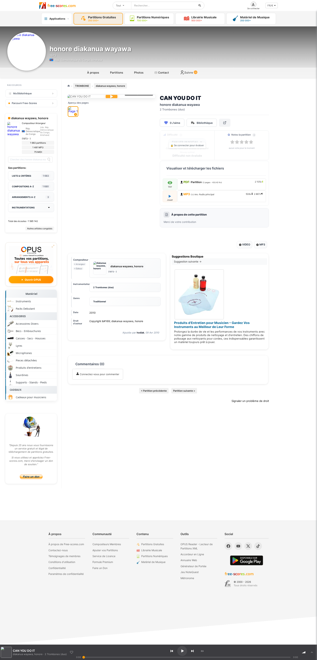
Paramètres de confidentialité (66, 573)
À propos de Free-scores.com (66, 544)
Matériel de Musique (153, 562)
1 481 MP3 (37, 147)
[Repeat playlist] (202, 651)
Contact (163, 72)
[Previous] (171, 651)
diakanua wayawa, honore (110, 85)
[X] (248, 546)
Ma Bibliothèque (22, 93)
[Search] (49, 159)
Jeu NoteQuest (190, 572)
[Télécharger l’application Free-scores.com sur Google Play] (246, 560)
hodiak (140, 332)
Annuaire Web (189, 560)
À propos (93, 72)
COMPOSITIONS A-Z (30, 186)
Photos (138, 72)
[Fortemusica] (228, 583)
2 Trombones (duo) (103, 287)
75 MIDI (38, 152)
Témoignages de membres (64, 556)
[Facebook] (228, 546)
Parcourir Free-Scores (24, 103)
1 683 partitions (38, 142)
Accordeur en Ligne (192, 554)
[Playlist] (312, 652)
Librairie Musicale (151, 550)
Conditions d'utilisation (61, 562)
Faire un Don (100, 568)
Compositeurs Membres (106, 544)
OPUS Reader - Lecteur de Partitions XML (197, 546)
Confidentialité (57, 568)
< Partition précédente (154, 390)
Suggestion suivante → (187, 261)
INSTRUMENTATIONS (23, 207)
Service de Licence (103, 556)
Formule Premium (102, 562)
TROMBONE (82, 85)
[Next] (192, 651)
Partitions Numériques (154, 556)
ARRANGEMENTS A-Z (30, 197)
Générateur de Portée (193, 566)
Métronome (187, 578)
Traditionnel (99, 301)
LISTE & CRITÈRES (30, 175)
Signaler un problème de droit (250, 401)
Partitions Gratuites (152, 544)
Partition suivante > (184, 390)
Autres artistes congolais (39, 228)
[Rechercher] (199, 5)
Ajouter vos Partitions (105, 550)
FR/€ (270, 5)
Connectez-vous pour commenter (99, 374)
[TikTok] (258, 546)
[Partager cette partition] (224, 123)
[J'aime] (71, 652)
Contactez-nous (58, 550)
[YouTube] (238, 546)
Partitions (116, 72)
